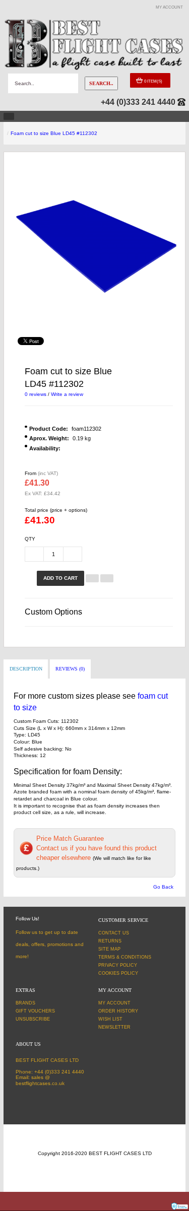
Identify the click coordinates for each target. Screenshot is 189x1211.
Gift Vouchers (35, 1011)
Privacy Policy (117, 965)
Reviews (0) (70, 668)
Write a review (67, 394)
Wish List (110, 1019)
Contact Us (113, 932)
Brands (25, 1002)
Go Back (163, 887)
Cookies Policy (118, 973)
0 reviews (35, 394)
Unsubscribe (33, 1019)
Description (26, 668)
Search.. (101, 83)
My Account (114, 1002)
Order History (118, 1011)
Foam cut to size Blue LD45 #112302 (54, 133)
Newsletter (114, 1027)
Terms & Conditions (124, 957)
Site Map (109, 949)
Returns (109, 941)
